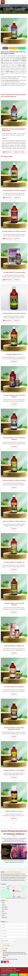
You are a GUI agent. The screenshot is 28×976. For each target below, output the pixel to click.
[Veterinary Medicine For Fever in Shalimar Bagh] (14, 338)
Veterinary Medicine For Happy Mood (14, 646)
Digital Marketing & (5, 972)
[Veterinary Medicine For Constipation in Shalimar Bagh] (14, 671)
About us (4, 905)
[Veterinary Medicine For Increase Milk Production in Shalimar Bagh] (14, 587)
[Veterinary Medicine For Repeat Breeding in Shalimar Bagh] (14, 256)
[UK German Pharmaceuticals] (3, 2)
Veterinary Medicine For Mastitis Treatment (14, 190)
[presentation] (2, 852)
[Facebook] (2, 962)
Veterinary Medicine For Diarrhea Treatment (14, 480)
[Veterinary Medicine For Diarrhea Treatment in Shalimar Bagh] (14, 464)
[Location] (14, 892)
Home (3, 903)
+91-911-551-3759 (6, 959)
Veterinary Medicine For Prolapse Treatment (14, 313)
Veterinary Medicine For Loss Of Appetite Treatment (14, 438)
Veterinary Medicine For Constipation (14, 687)
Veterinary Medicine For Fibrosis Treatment (14, 521)
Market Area (4, 917)
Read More (17, 198)
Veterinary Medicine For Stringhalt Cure (14, 562)
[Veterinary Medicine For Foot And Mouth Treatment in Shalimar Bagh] (14, 379)
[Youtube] (5, 962)
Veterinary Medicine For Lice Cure (14, 811)
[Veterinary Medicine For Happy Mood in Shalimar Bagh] (14, 630)
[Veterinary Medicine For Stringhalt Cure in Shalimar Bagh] (14, 546)
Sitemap (3, 915)
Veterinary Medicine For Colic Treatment (14, 770)
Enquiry (24, 975)
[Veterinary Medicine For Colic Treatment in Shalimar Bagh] (14, 754)
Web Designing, (16, 970)
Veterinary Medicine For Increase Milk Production (14, 604)
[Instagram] (7, 962)
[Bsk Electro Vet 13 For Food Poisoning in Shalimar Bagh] (14, 113)
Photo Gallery (5, 907)
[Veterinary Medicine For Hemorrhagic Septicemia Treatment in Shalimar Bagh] (14, 712)
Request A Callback (20, 152)
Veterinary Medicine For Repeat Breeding (14, 272)
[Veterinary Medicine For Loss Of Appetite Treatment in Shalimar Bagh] (14, 422)
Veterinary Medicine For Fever (14, 354)
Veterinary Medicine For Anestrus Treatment (14, 231)
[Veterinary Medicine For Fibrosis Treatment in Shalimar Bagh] (14, 505)
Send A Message (5, 945)
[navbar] (26, 2)
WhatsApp (22, 48)
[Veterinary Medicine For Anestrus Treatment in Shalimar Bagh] (14, 215)
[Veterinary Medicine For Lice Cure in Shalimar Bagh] (14, 795)
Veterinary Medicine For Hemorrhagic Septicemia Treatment (14, 728)
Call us (5, 48)
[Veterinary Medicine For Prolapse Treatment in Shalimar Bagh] (14, 297)
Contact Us (4, 913)
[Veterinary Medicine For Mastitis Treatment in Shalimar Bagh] (14, 174)
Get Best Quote (13, 48)
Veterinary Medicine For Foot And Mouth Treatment (14, 396)
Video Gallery (4, 909)
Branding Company (13, 972)
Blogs (3, 911)
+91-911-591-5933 (14, 959)
